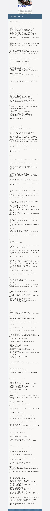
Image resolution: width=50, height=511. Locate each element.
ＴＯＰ (24, 507)
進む (26, 507)
